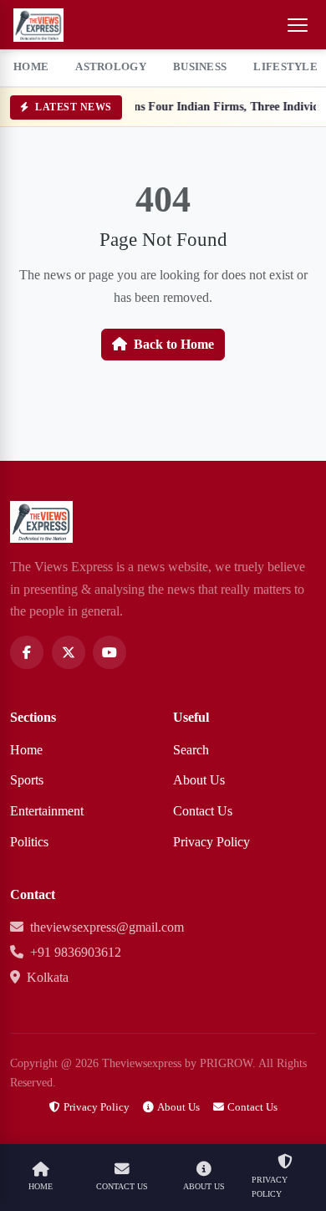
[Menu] (298, 25)
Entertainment (47, 811)
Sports (26, 780)
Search (191, 750)
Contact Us (202, 811)
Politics (29, 842)
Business (200, 66)
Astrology (110, 66)
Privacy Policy (211, 842)
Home (30, 66)
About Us (199, 780)
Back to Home (174, 344)
